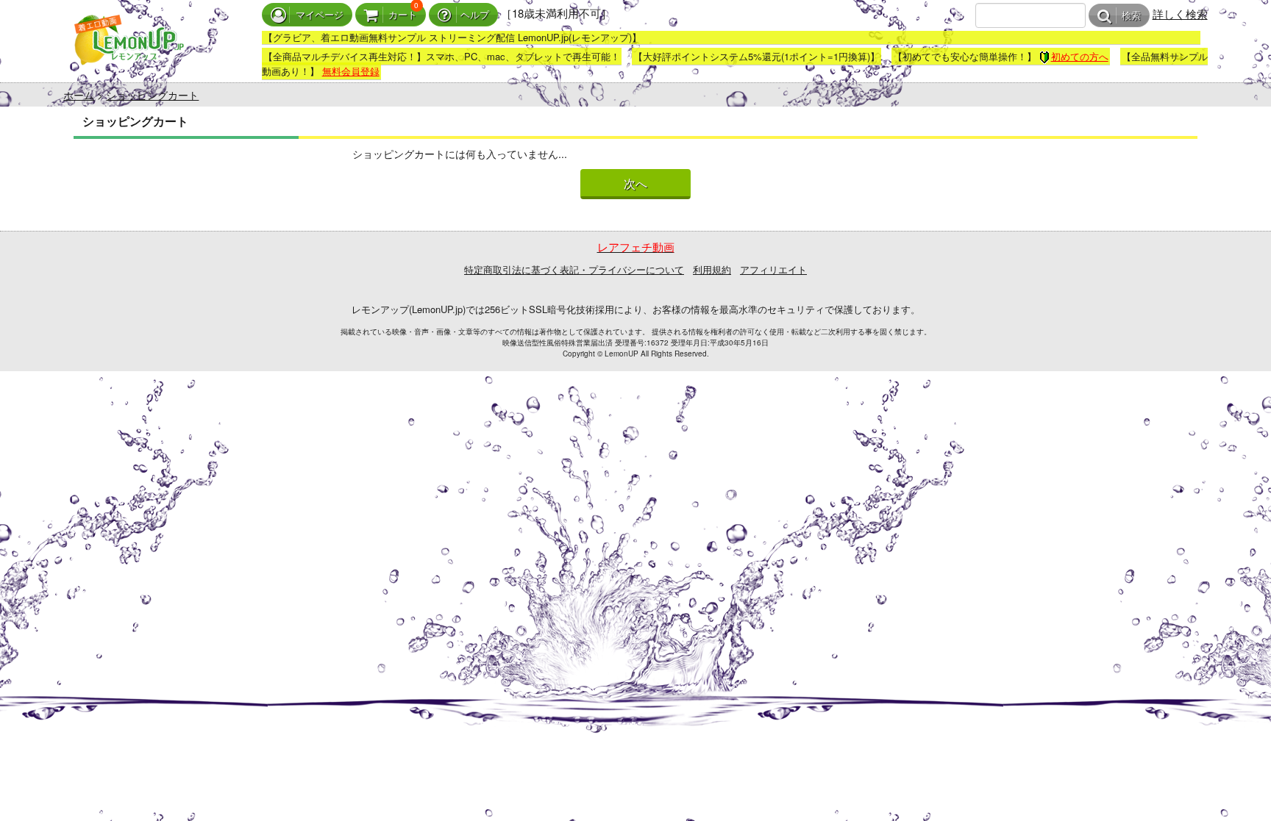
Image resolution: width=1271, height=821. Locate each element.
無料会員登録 (351, 71)
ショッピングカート (152, 94)
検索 (1131, 15)
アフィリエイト (773, 269)
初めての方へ (1079, 56)
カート (402, 15)
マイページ (319, 15)
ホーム (78, 94)
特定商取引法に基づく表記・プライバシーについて (574, 269)
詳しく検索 (1180, 13)
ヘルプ (474, 15)
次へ (635, 184)
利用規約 (712, 269)
